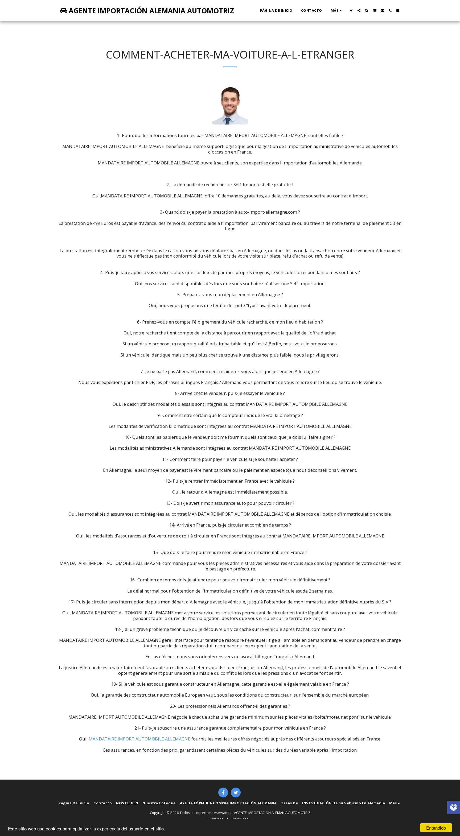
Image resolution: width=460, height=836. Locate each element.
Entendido (436, 827)
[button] (351, 10)
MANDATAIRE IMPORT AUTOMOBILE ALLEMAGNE (139, 739)
